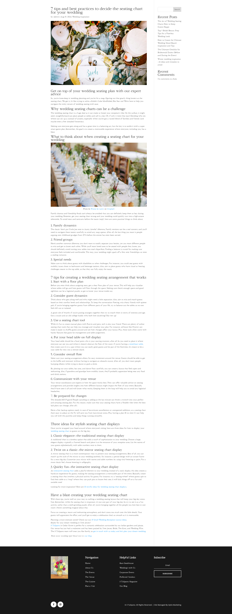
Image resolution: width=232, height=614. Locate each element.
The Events (89, 572)
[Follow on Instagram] (60, 604)
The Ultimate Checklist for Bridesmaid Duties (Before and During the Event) (169, 52)
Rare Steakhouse (127, 563)
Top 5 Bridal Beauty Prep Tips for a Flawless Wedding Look (168, 33)
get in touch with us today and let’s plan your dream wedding (119, 531)
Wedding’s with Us (127, 568)
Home (87, 563)
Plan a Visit (90, 586)
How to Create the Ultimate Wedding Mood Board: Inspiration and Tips (169, 43)
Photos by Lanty (97, 209)
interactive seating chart (64, 471)
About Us (89, 568)
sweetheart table (136, 344)
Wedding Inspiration (80, 17)
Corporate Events (127, 572)
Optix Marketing (174, 605)
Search (177, 9)
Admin (56, 17)
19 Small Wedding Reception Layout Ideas (109, 520)
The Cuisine (90, 582)
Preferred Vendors (127, 577)
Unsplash (111, 209)
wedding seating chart (60, 431)
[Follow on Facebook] (54, 604)
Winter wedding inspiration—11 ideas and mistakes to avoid (169, 62)
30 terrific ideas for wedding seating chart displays (105, 487)
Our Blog (123, 586)
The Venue (89, 577)
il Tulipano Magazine (129, 582)
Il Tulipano (55, 525)
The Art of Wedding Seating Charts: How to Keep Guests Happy (169, 24)
